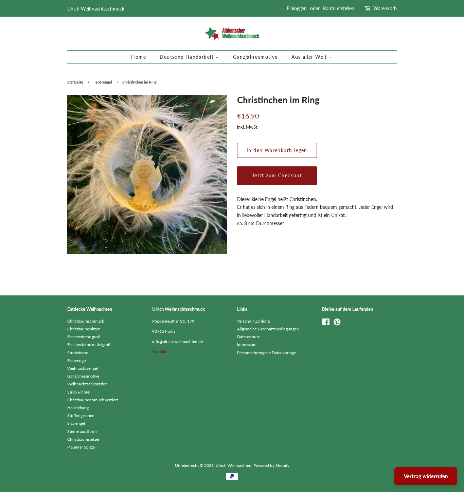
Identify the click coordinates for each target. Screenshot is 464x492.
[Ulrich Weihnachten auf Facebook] (326, 323)
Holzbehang (78, 407)
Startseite (75, 82)
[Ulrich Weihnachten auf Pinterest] (337, 323)
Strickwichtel (78, 392)
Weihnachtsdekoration (87, 383)
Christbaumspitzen (84, 328)
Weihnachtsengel (82, 368)
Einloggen (297, 8)
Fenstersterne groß (83, 336)
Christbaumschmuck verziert (92, 399)
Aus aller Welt (310, 57)
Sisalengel (76, 423)
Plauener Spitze (81, 447)
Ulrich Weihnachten (233, 465)
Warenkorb (385, 8)
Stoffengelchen (80, 415)
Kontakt (159, 351)
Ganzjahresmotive (255, 57)
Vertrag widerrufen (426, 476)
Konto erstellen (338, 8)
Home (138, 57)
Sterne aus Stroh (82, 431)
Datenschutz (248, 336)
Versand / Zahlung (253, 321)
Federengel (102, 82)
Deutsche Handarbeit (187, 57)
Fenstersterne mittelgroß (88, 344)
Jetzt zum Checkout (277, 175)
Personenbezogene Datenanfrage (266, 352)
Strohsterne (77, 352)
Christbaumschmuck (85, 321)
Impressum (246, 344)
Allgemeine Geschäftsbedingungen (268, 328)
